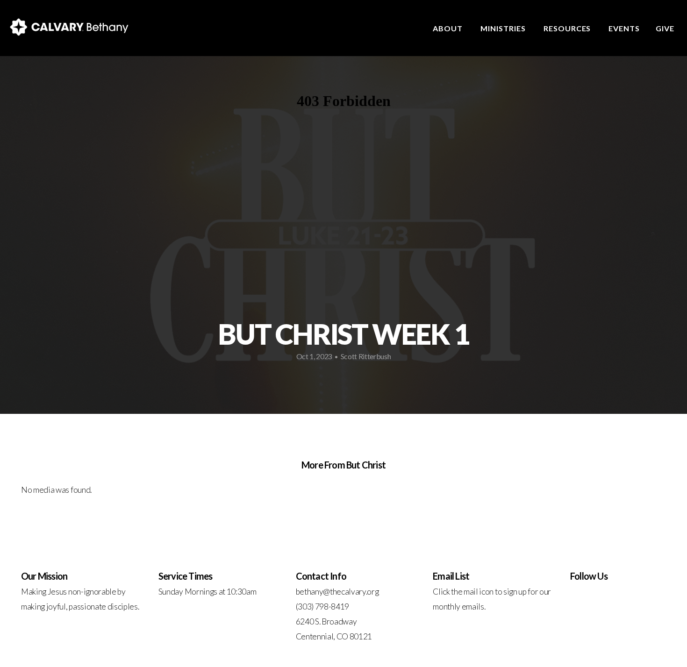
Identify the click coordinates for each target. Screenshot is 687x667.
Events (624, 28)
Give (665, 28)
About (449, 28)
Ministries (504, 28)
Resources (568, 28)
